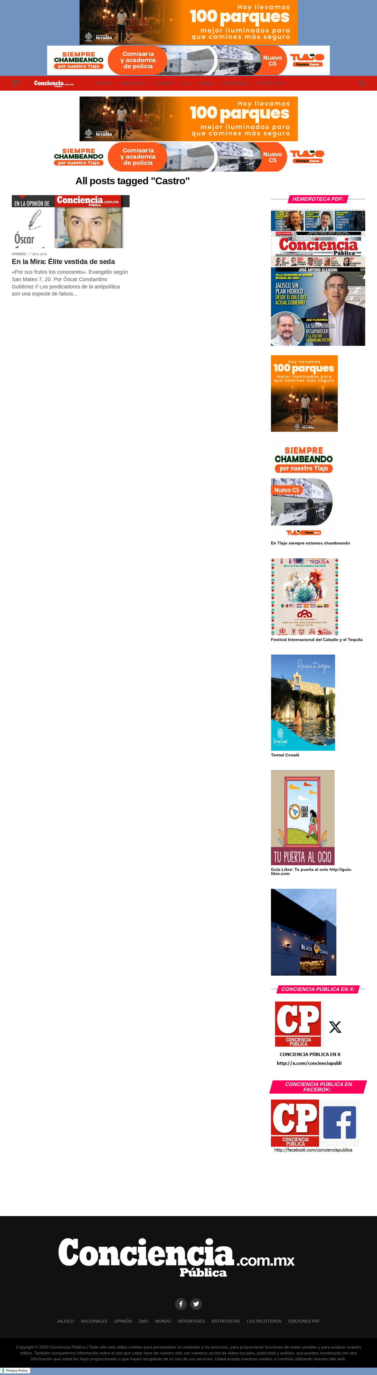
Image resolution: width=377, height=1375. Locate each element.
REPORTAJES (235, 83)
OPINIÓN (163, 83)
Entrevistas (271, 83)
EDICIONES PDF (304, 1321)
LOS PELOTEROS (264, 1321)
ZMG (185, 83)
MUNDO (206, 83)
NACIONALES (133, 83)
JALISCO (103, 83)
